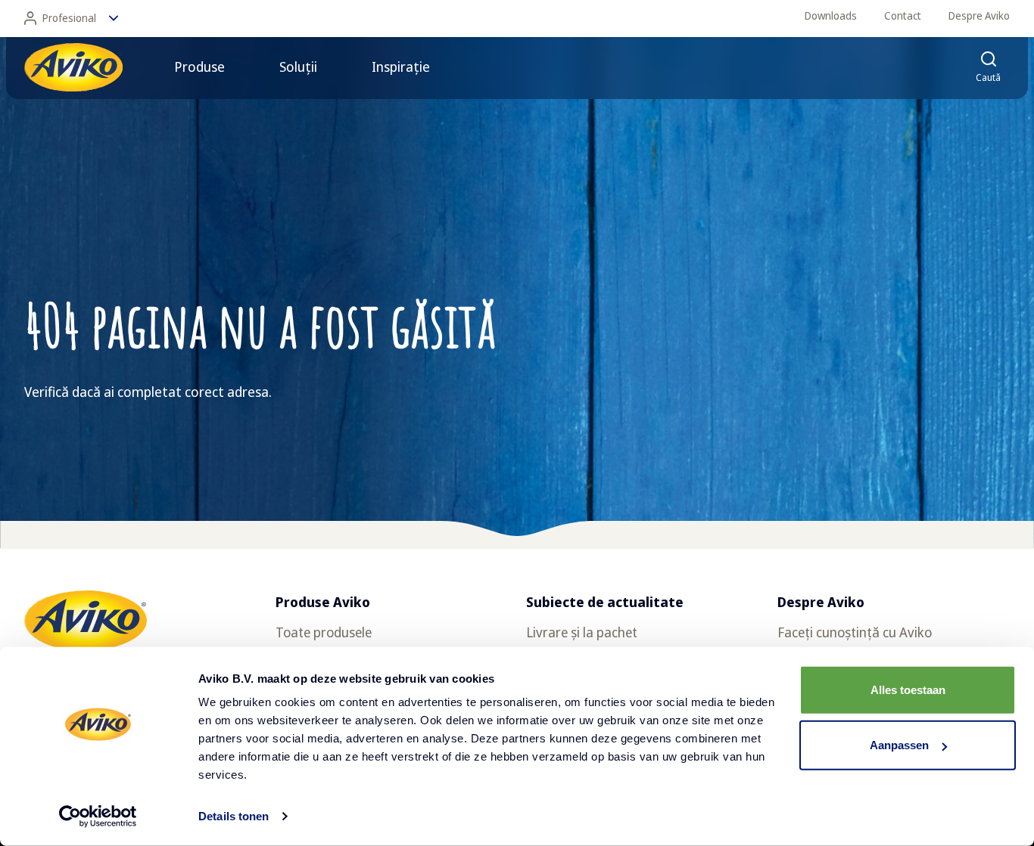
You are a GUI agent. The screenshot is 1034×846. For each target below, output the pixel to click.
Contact (902, 15)
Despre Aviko (979, 15)
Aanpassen (899, 745)
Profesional (69, 18)
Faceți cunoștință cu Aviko (854, 632)
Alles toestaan (907, 689)
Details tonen (233, 816)
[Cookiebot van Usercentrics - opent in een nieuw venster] (98, 816)
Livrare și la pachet (581, 632)
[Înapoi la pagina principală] (73, 67)
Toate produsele (324, 632)
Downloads (831, 15)
